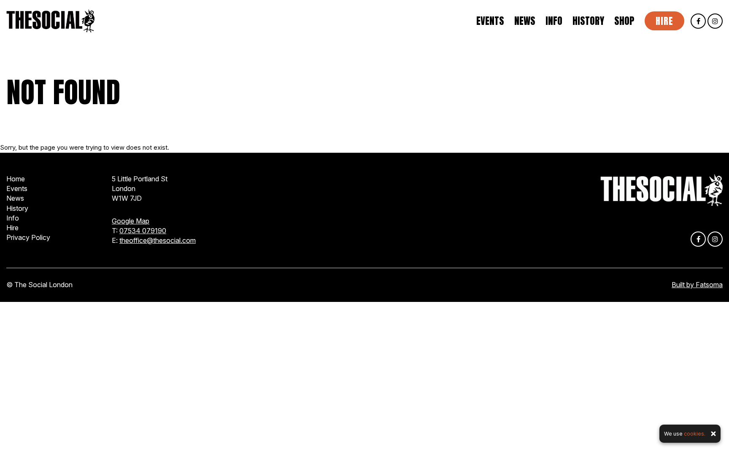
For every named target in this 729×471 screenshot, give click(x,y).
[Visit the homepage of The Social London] (50, 21)
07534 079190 (142, 230)
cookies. (694, 434)
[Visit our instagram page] (715, 21)
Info (553, 21)
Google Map (130, 221)
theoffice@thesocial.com (157, 240)
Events (490, 21)
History (588, 21)
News (524, 21)
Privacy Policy (28, 237)
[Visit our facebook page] (698, 21)
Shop (624, 21)
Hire (664, 21)
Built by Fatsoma (697, 284)
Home (15, 179)
